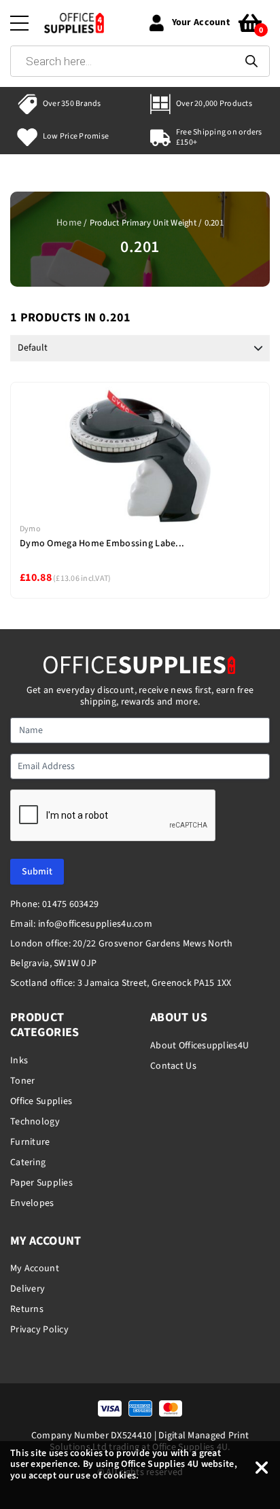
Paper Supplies (41, 1183)
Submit (37, 871)
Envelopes (32, 1203)
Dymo (30, 529)
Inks (19, 1060)
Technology (35, 1122)
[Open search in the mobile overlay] (140, 61)
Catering (28, 1162)
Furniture (30, 1142)
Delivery (27, 1289)
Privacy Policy (39, 1329)
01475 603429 (70, 904)
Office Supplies (41, 1101)
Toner (22, 1081)
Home (69, 223)
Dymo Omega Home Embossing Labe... (102, 543)
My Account (34, 1268)
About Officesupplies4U (199, 1045)
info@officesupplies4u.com (95, 924)
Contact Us (173, 1066)
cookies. (121, 1476)
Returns (26, 1309)
